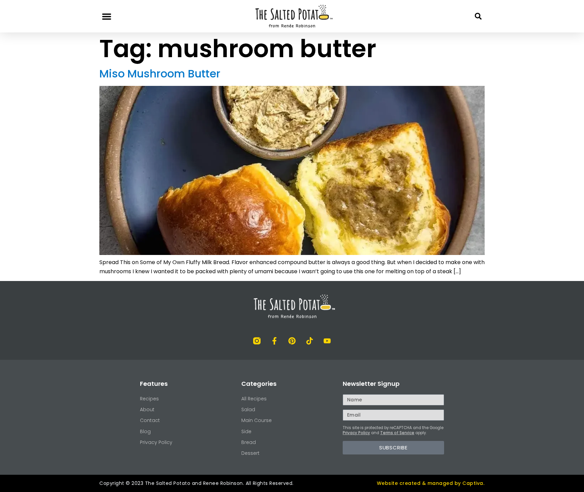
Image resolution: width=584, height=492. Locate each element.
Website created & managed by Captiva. (431, 483)
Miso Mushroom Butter (159, 73)
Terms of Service (397, 433)
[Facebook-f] (274, 341)
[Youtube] (327, 341)
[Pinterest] (292, 341)
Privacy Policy (356, 433)
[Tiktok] (309, 341)
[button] (106, 16)
